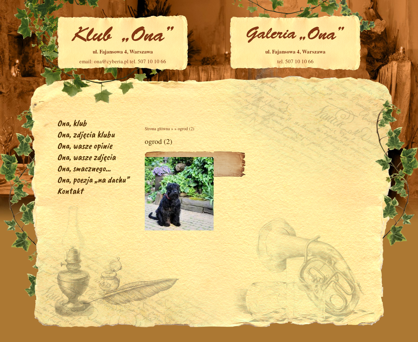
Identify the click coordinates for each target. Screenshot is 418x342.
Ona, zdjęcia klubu (86, 134)
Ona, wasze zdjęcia (86, 157)
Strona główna (157, 128)
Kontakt (70, 191)
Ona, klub (72, 123)
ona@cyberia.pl (111, 61)
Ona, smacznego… (84, 168)
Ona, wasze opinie (84, 145)
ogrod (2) (186, 128)
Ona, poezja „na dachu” (93, 179)
